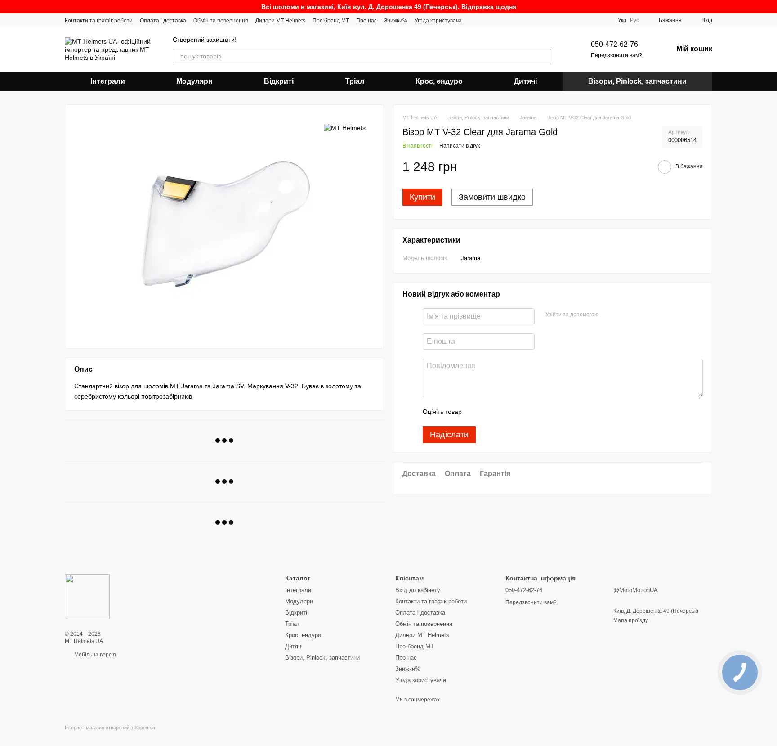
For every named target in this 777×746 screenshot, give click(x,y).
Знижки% (395, 21)
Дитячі (525, 81)
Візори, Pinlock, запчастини (637, 81)
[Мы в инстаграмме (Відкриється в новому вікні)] (474, 20)
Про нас (366, 21)
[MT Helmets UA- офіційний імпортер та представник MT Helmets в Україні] (87, 596)
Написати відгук (459, 146)
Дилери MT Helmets (280, 21)
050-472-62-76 (614, 44)
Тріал (354, 81)
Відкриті (279, 81)
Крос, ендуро (439, 81)
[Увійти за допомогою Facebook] (608, 315)
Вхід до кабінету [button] (417, 590)
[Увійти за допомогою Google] (622, 315)
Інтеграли (107, 81)
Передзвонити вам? (616, 55)
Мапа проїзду (630, 620)
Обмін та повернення (220, 21)
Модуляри (194, 81)
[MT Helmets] (345, 127)
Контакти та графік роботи (99, 21)
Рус (634, 20)
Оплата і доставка (163, 21)
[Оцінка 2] (491, 412)
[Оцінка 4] (520, 412)
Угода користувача (438, 21)
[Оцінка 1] (476, 412)
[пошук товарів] (544, 56)
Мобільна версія (94, 655)
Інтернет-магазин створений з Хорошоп (110, 727)
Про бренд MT (331, 21)
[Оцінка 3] (505, 412)
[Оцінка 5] (534, 412)
